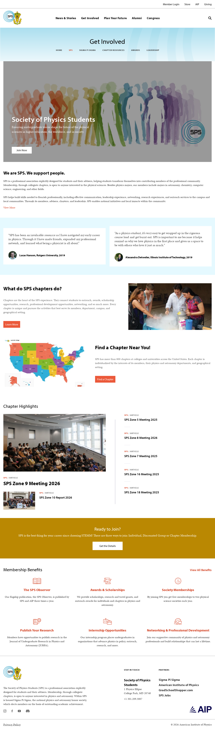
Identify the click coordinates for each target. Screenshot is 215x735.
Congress (153, 18)
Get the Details (107, 546)
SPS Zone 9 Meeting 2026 (31, 483)
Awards (135, 50)
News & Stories (66, 18)
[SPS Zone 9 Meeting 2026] (54, 443)
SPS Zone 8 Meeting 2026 (140, 438)
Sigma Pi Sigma (87, 50)
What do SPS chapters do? (32, 288)
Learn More (11, 324)
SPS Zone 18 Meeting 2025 (141, 492)
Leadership (153, 50)
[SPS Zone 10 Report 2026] (19, 501)
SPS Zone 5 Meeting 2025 (140, 420)
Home (59, 50)
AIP (197, 4)
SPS (71, 50)
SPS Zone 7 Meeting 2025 (140, 456)
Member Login (171, 4)
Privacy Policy (12, 724)
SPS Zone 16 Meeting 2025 (141, 474)
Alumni (137, 18)
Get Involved (90, 18)
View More (9, 207)
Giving (208, 4)
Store (187, 4)
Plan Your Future (115, 18)
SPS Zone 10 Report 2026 (55, 497)
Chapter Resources (113, 50)
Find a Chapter (105, 379)
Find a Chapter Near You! (122, 347)
